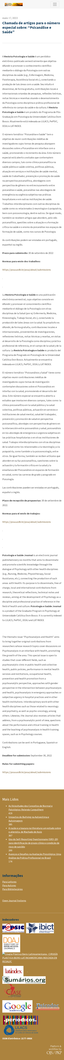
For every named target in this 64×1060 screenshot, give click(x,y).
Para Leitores (9, 882)
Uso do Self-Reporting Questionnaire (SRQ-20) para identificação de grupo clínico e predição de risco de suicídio (34, 843)
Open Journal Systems (14, 900)
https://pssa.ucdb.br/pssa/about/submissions (26, 269)
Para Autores (9, 885)
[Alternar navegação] (54, 4)
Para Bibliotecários (12, 889)
